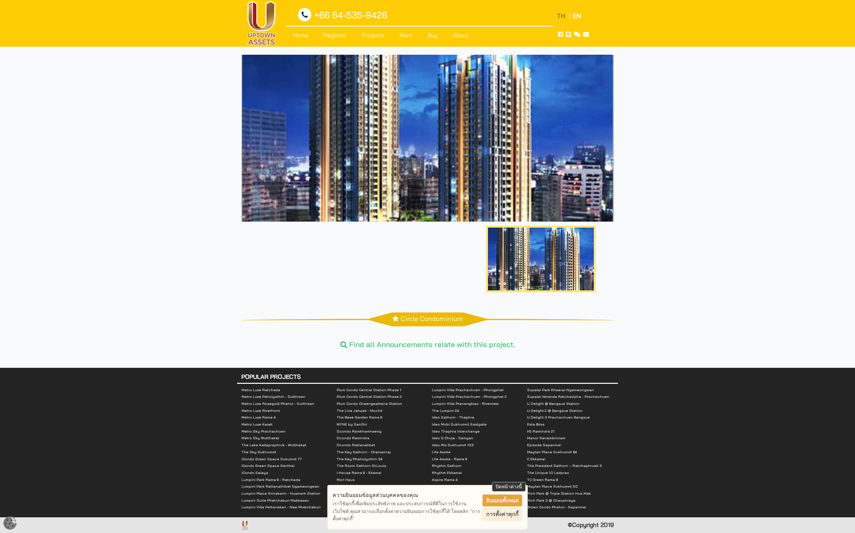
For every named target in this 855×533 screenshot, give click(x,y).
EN (577, 16)
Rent (405, 35)
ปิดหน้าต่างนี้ (509, 486)
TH (562, 16)
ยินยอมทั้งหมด (502, 500)
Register (334, 35)
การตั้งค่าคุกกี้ (502, 514)
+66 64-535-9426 (350, 15)
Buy (433, 35)
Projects (372, 35)
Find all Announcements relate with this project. (431, 344)
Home (300, 35)
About (461, 35)
